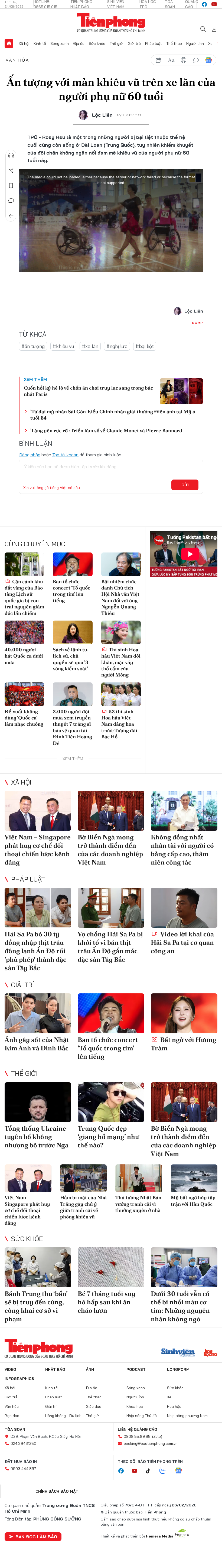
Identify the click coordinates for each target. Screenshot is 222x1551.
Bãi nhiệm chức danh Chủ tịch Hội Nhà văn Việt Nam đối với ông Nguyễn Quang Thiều (120, 597)
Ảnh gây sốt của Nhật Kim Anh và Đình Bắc (37, 1044)
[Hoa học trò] (210, 1353)
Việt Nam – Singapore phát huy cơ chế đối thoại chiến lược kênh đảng (38, 850)
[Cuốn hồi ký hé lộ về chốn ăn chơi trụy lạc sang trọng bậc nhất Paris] (181, 391)
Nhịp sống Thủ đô (141, 1415)
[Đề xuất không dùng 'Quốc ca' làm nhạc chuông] (24, 694)
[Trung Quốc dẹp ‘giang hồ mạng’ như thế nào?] (111, 1102)
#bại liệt (145, 346)
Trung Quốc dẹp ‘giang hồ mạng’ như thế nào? (108, 1136)
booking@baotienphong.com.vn (151, 1443)
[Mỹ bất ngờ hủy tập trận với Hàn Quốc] (194, 1178)
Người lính (195, 43)
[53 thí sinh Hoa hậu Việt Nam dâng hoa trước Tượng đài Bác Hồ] (121, 694)
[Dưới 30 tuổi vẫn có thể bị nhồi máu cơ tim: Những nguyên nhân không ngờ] (184, 1267)
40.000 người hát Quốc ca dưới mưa (24, 655)
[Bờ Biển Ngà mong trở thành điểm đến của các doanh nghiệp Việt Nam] (111, 811)
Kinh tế (40, 43)
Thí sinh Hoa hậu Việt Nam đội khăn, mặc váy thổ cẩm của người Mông (121, 662)
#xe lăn (90, 346)
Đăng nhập (29, 454)
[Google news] (181, 1471)
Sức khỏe (97, 43)
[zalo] (165, 1471)
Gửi (185, 485)
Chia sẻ (11, 170)
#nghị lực (117, 346)
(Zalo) (157, 1436)
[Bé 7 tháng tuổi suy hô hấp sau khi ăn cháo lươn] (111, 1267)
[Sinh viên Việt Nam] (178, 1353)
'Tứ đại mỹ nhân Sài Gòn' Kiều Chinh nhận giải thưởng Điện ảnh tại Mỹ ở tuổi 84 (112, 414)
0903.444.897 (23, 1468)
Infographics (19, 1378)
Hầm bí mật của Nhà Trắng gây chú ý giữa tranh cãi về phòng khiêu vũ (83, 1207)
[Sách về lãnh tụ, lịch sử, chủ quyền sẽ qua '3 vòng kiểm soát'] (72, 632)
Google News (208, 60)
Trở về (11, 215)
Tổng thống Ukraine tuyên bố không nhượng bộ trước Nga (36, 1136)
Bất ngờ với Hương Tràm (183, 1044)
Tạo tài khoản (65, 454)
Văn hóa (17, 60)
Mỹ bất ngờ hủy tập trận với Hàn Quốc (193, 1200)
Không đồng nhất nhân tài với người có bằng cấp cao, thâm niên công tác (182, 850)
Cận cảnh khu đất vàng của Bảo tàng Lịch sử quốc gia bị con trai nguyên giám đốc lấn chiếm (24, 597)
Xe (210, 43)
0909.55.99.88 (137, 1436)
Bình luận (11, 200)
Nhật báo (55, 1369)
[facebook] (204, 4)
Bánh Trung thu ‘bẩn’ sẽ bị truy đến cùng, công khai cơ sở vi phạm (36, 1306)
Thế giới (116, 43)
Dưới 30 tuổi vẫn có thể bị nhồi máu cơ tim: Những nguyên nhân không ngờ (180, 1306)
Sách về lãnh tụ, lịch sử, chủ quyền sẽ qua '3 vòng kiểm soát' (70, 659)
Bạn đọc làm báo (36, 1536)
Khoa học (134, 1406)
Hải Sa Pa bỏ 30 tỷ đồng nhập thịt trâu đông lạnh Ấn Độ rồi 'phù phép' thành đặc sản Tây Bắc (35, 951)
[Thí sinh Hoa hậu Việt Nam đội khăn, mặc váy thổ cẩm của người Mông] (121, 632)
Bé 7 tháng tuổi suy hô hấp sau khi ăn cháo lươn (106, 1302)
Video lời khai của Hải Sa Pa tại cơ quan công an (182, 942)
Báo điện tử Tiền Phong (111, 22)
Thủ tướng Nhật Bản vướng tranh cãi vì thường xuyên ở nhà (138, 1203)
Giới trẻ (134, 43)
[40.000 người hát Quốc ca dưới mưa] (24, 632)
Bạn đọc (12, 1415)
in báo (183, 60)
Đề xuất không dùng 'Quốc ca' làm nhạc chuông (24, 717)
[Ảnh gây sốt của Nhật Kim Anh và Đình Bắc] (38, 1013)
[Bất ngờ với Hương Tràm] (184, 1013)
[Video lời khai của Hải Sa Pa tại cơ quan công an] (184, 908)
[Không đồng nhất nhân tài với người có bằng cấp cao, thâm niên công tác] (184, 811)
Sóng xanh (59, 43)
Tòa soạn (15, 1429)
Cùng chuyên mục (35, 544)
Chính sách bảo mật (56, 1491)
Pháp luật (153, 43)
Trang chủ (9, 43)
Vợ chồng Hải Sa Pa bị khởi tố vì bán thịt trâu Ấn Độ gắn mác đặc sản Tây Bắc (110, 947)
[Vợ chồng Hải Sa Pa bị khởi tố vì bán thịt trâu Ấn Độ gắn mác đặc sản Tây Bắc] (111, 908)
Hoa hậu (174, 1406)
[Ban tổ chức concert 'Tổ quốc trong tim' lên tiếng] (72, 564)
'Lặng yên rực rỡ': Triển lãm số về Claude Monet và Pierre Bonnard (106, 430)
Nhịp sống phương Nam (187, 1415)
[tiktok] (151, 1471)
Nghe (11, 155)
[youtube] (214, 4)
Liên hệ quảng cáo (137, 1429)
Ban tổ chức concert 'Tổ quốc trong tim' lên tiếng (71, 591)
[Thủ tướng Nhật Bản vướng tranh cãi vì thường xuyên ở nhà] (138, 1178)
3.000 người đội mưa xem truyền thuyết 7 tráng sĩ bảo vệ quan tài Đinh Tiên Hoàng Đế (72, 727)
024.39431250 (23, 1443)
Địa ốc (78, 43)
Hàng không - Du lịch (63, 1415)
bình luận (196, 60)
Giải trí (22, 985)
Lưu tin (11, 185)
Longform (178, 1369)
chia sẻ (158, 60)
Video (10, 1369)
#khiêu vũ (63, 346)
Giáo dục (93, 1406)
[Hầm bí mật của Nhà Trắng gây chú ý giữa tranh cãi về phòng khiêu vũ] (83, 1178)
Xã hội (24, 43)
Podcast (136, 1369)
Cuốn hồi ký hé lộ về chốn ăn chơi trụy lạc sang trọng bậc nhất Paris (88, 391)
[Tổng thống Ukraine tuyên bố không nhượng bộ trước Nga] (38, 1102)
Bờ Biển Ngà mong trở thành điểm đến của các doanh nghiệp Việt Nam (110, 850)
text (171, 60)
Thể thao (174, 43)
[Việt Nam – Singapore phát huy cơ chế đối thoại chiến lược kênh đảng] (38, 811)
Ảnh (90, 1369)
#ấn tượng (33, 346)
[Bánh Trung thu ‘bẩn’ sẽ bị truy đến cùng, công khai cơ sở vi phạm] (38, 1267)
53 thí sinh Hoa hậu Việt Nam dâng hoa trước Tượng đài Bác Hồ (119, 724)
